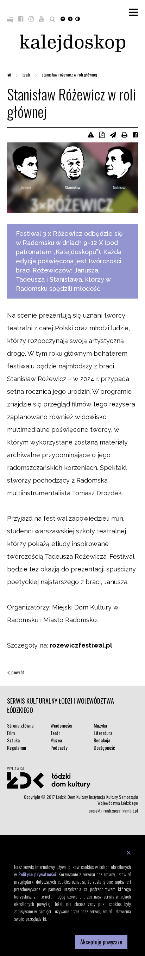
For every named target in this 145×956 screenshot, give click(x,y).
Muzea (56, 740)
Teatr (27, 75)
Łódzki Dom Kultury (72, 780)
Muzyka (100, 725)
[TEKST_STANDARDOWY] (63, 18)
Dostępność (104, 747)
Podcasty (58, 747)
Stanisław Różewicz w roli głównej (69, 75)
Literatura (103, 732)
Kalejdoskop (72, 43)
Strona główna (20, 725)
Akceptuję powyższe (101, 942)
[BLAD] (91, 134)
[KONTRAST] (77, 18)
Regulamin (16, 747)
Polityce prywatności (37, 874)
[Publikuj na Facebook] (135, 134)
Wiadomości (61, 725)
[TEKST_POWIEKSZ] (70, 18)
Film (11, 732)
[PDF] (102, 134)
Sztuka (13, 740)
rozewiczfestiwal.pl (81, 645)
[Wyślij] (113, 134)
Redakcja (102, 740)
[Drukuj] (124, 134)
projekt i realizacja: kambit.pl (113, 811)
